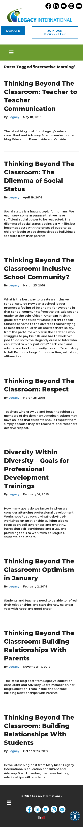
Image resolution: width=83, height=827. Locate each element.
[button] (41, 53)
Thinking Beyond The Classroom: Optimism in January (39, 570)
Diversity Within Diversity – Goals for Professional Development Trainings (36, 469)
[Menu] (9, 803)
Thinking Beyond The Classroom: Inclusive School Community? (39, 269)
